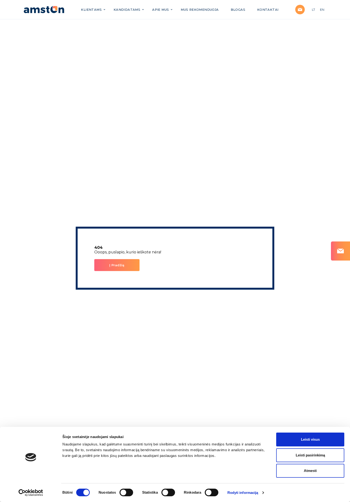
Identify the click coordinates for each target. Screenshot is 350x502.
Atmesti (310, 471)
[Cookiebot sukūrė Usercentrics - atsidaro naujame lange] (31, 492)
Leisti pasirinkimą (310, 455)
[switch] (126, 492)
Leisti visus (310, 439)
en (322, 9)
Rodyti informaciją (242, 493)
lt (313, 9)
